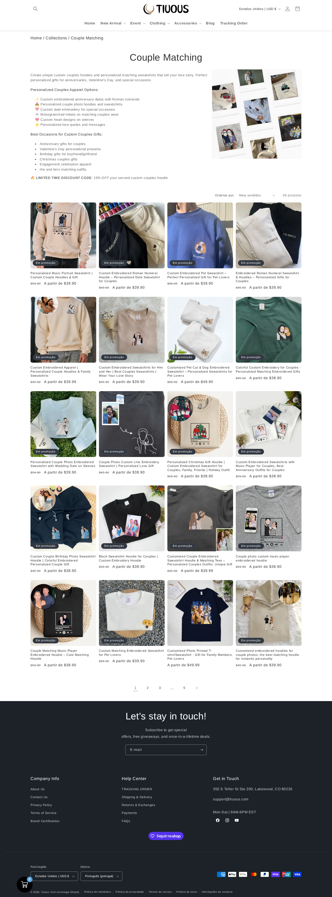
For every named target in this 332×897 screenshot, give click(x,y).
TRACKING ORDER (137, 789)
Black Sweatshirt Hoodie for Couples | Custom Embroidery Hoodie (128, 558)
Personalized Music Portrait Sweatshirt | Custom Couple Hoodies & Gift (61, 275)
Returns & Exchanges (138, 805)
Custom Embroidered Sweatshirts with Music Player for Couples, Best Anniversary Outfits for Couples (265, 466)
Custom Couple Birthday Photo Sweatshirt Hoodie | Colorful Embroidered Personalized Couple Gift (63, 560)
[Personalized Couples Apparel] (257, 114)
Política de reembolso (97, 891)
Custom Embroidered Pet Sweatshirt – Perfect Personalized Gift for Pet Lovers (198, 275)
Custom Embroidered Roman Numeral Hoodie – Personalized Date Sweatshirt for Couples (129, 277)
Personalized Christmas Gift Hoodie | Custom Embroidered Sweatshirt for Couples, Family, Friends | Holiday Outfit (198, 466)
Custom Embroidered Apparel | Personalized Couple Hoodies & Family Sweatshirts (60, 371)
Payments (129, 813)
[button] (35, 9)
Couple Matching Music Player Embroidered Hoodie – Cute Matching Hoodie (59, 654)
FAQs (126, 821)
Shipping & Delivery (137, 797)
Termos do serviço (160, 891)
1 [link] (135, 688)
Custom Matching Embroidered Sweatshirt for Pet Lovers (131, 653)
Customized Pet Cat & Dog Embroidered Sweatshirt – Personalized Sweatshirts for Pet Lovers (199, 371)
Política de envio (186, 891)
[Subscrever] (201, 750)
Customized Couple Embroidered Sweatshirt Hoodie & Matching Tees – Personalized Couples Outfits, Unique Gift (199, 560)
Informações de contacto (217, 891)
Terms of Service (43, 813)
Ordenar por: (225, 195)
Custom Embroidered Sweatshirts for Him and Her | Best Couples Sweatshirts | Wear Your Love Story (131, 371)
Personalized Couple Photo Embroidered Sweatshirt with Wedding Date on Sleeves (63, 464)
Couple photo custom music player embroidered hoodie (262, 558)
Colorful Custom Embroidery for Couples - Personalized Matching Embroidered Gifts (268, 369)
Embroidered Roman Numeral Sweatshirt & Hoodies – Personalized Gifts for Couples (267, 277)
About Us (37, 789)
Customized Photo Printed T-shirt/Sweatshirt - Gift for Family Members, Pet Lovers (200, 654)
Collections (56, 38)
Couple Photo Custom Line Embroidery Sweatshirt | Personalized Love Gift (129, 464)
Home (36, 38)
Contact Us (39, 797)
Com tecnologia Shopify (64, 892)
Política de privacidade (130, 891)
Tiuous (45, 892)
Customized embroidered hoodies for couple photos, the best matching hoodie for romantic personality (267, 654)
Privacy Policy (41, 805)
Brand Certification (44, 821)
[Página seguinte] (196, 688)
